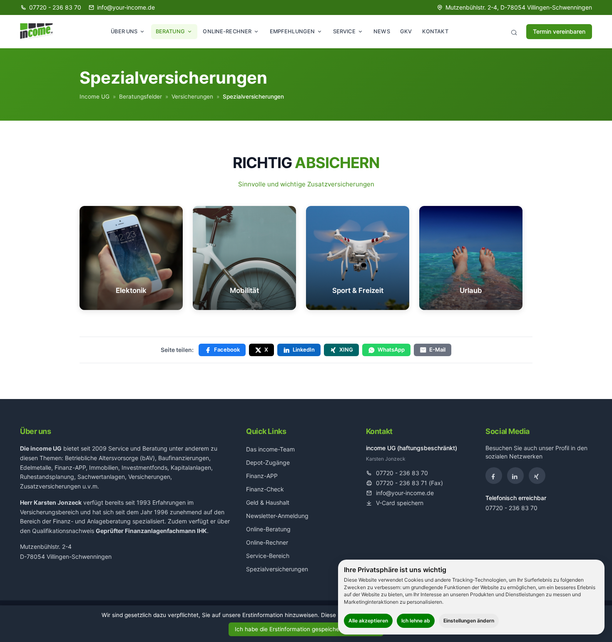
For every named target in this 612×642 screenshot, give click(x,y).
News (381, 31)
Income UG (94, 96)
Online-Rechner (227, 31)
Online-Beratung (268, 529)
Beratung (170, 31)
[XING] (537, 475)
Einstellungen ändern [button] (468, 620)
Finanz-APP (262, 475)
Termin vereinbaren (559, 31)
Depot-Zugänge (268, 462)
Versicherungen (192, 96)
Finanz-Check (265, 489)
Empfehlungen (292, 31)
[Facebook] (493, 475)
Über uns (124, 31)
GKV (406, 31)
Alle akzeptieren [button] (368, 620)
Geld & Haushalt (267, 502)
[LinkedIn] (515, 475)
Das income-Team (270, 449)
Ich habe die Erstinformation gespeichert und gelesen (306, 629)
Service (344, 31)
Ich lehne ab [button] (415, 620)
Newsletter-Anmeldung (277, 515)
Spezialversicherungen (277, 569)
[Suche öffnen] (513, 31)
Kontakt (435, 31)
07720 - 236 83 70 (511, 507)
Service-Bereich (267, 555)
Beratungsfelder (140, 96)
